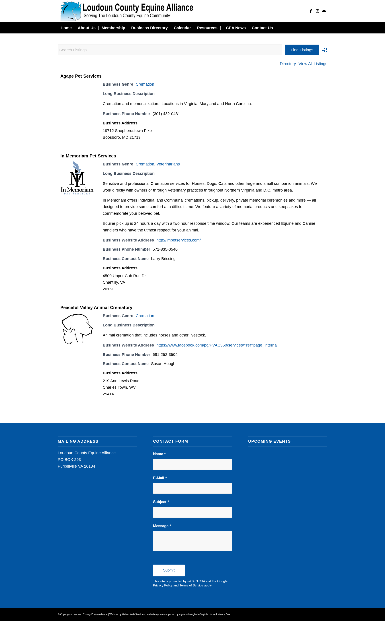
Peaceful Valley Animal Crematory (96, 307)
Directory (288, 64)
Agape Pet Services (81, 76)
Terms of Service (191, 585)
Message (162, 526)
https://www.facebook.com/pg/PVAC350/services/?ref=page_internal (217, 345)
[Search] (324, 27)
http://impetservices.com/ (178, 240)
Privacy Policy (162, 585)
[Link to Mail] (324, 11)
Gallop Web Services (133, 614)
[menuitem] (66, 27)
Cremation (145, 84)
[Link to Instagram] (317, 11)
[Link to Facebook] (310, 11)
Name (159, 454)
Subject (161, 502)
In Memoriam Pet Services (88, 155)
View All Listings (313, 64)
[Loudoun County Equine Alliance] (126, 11)
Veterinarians (168, 164)
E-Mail (160, 478)
